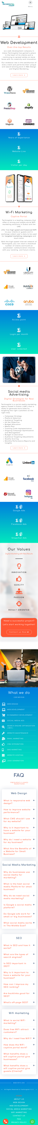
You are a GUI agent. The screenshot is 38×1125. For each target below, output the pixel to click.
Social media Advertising (19, 393)
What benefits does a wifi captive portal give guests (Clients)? (17, 1068)
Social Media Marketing (19, 1109)
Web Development (19, 43)
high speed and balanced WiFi (23, 230)
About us (19, 1099)
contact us (19, 1116)
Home (19, 1096)
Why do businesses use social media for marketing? (17, 875)
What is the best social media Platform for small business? (18, 887)
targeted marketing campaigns (18, 236)
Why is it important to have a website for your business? (17, 830)
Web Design (19, 1102)
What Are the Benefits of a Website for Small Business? (17, 851)
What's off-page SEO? (16, 1002)
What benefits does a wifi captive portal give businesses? (17, 1056)
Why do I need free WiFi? (18, 1038)
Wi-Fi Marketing (19, 212)
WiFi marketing (19, 1112)
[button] (19, 802)
